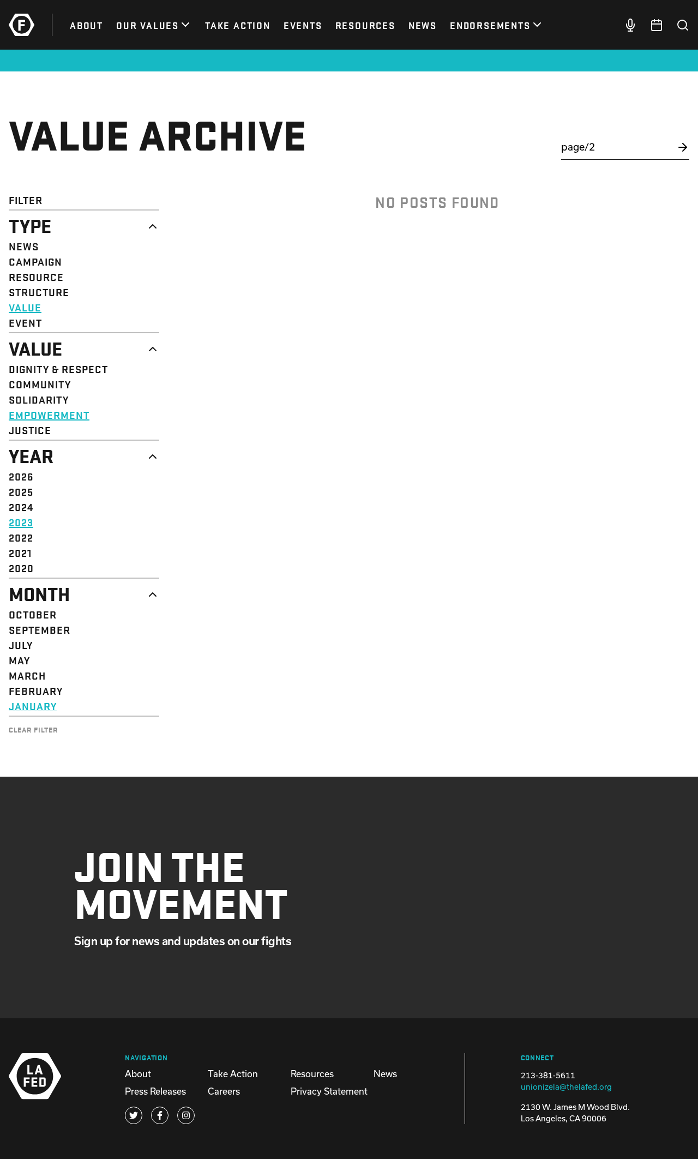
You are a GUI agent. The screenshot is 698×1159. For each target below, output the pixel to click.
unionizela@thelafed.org (566, 1086)
